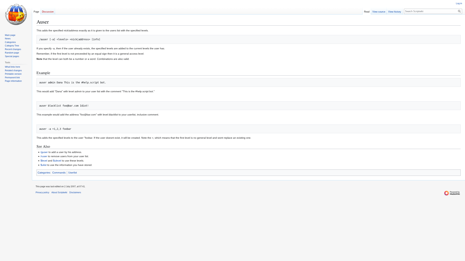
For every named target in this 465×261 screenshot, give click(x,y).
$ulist (43, 164)
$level (44, 160)
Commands (59, 172)
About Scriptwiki (59, 192)
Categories (44, 172)
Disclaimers (75, 192)
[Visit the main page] (16, 14)
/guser (44, 152)
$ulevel (57, 160)
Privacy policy (42, 192)
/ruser (44, 156)
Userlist (72, 172)
